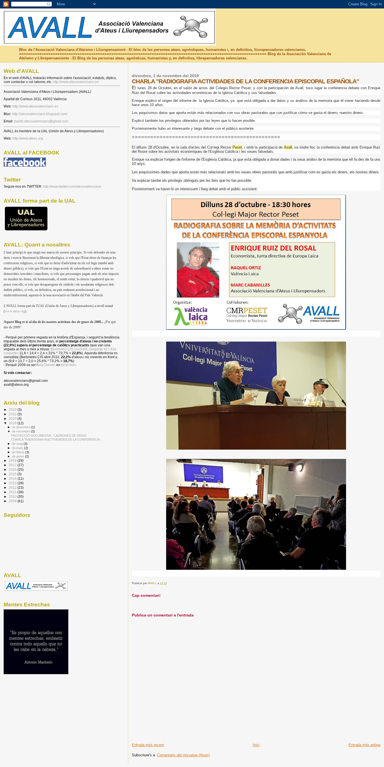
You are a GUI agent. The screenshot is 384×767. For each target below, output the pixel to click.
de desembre (21, 427)
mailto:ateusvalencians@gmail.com (41, 121)
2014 (13, 478)
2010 (13, 496)
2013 (13, 483)
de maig (18, 443)
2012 (13, 487)
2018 (13, 460)
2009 (13, 501)
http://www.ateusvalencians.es (76, 82)
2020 (13, 418)
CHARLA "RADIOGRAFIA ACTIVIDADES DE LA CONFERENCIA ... (57, 439)
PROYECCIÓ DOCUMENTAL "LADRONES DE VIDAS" (49, 435)
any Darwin (46, 365)
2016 (13, 469)
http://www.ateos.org (27, 138)
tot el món (68, 365)
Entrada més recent (148, 745)
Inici (256, 745)
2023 (13, 409)
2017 (13, 465)
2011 (13, 492)
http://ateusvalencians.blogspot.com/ (39, 114)
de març (18, 448)
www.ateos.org (15, 311)
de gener (18, 456)
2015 (13, 474)
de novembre (21, 431)
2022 (13, 414)
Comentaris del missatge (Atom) (183, 755)
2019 (13, 423)
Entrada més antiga (364, 745)
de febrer (18, 452)
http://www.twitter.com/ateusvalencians (72, 187)
